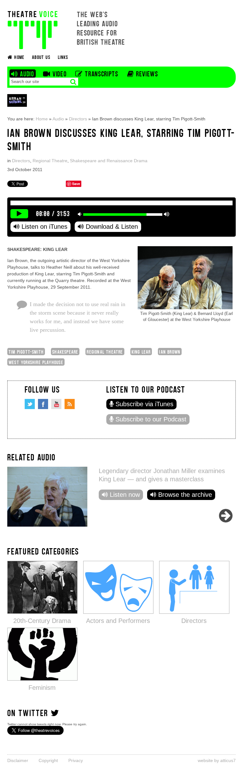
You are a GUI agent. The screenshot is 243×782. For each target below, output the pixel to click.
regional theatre (105, 352)
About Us (41, 57)
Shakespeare (65, 352)
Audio (58, 118)
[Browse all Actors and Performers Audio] (118, 587)
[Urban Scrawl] (17, 100)
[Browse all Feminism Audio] (42, 654)
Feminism (42, 687)
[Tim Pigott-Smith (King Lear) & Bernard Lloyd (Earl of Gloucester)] (185, 277)
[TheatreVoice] (32, 29)
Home (42, 118)
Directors (78, 118)
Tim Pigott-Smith (26, 352)
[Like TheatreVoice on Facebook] (43, 404)
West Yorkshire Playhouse (36, 362)
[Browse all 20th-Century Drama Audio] (42, 587)
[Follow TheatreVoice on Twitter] (30, 404)
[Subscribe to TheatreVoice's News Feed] (70, 404)
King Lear (141, 352)
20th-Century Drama (42, 620)
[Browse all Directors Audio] (194, 587)
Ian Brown (169, 352)
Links (63, 57)
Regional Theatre (50, 160)
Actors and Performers (118, 620)
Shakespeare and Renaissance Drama (108, 160)
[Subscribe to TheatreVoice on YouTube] (56, 404)
